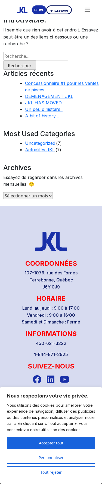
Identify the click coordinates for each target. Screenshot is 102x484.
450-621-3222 (51, 343)
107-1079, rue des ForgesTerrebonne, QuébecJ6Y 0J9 (51, 279)
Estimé (39, 10)
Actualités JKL (40, 149)
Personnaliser (51, 457)
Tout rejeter (51, 472)
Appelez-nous (59, 10)
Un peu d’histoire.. (44, 109)
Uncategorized (40, 143)
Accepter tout (51, 442)
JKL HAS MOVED (43, 102)
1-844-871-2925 (51, 354)
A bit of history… (42, 115)
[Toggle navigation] (87, 9)
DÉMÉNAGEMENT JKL (49, 96)
